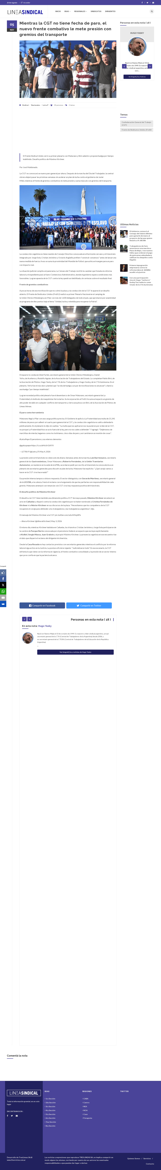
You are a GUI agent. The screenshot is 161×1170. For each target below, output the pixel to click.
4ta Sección (50, 1110)
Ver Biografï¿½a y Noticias (137, 77)
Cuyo (85, 1114)
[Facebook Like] (3, 572)
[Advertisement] (67, 131)
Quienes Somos (133, 1158)
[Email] (3, 598)
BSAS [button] (67, 11)
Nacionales (35, 105)
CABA (85, 1099)
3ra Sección (50, 1106)
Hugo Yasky (45, 626)
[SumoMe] (3, 604)
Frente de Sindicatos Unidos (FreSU (137, 130)
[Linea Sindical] (27, 11)
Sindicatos (96, 11)
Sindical (25, 105)
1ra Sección (50, 1099)
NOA (85, 1110)
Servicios (147, 1158)
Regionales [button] (79, 11)
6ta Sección (50, 1118)
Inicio (58, 11)
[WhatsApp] (3, 591)
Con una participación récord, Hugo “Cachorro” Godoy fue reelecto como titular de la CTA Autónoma (141, 281)
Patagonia (87, 1118)
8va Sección (50, 1126)
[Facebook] (143, 2)
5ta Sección (50, 1114)
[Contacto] (153, 2)
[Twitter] (149, 2)
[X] (3, 585)
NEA (85, 1106)
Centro (86, 1102)
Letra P (45, 105)
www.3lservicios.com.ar (16, 1160)
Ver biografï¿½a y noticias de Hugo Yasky (75, 652)
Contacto (150, 1164)
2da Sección (51, 1102)
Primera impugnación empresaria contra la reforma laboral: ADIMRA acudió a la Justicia (140, 268)
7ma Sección (51, 1122)
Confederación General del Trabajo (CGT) (136, 123)
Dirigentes (110, 11)
